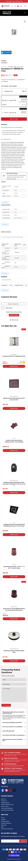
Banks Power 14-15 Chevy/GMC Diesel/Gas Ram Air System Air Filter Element (14, 609)
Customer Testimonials (7, 810)
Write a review (14, 315)
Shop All (3, 819)
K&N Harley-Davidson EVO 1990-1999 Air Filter (14, 651)
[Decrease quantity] (21, 104)
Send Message (6, 705)
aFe (14, 522)
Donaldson (14, 354)
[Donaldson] (6, 52)
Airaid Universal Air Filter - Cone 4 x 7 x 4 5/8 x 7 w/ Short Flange (14, 567)
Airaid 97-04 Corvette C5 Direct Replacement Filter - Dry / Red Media (14, 441)
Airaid (14, 438)
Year (11, 285)
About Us (3, 799)
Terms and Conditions (7, 808)
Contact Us (4, 801)
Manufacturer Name (5, 244)
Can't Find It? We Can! (7, 829)
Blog (2, 827)
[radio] (14, 91)
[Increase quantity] (25, 104)
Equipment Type (19, 285)
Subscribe (23, 841)
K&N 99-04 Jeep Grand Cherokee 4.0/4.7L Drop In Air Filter (14, 399)
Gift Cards (3, 825)
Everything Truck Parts (16, 859)
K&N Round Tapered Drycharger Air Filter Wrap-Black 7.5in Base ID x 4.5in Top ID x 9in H (14, 484)
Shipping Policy (5, 802)
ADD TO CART (14, 119)
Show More (5, 202)
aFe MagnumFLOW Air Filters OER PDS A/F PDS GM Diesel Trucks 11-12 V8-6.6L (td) (14, 525)
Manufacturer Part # (18, 244)
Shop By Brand (5, 821)
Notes (24, 244)
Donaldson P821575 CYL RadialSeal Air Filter (14, 356)
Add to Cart (14, 366)
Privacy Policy (5, 806)
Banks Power (14, 606)
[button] (18, 6)
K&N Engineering (14, 396)
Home (2, 817)
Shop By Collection (6, 823)
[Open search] (2, 307)
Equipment (4, 285)
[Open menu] (25, 6)
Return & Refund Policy (7, 804)
